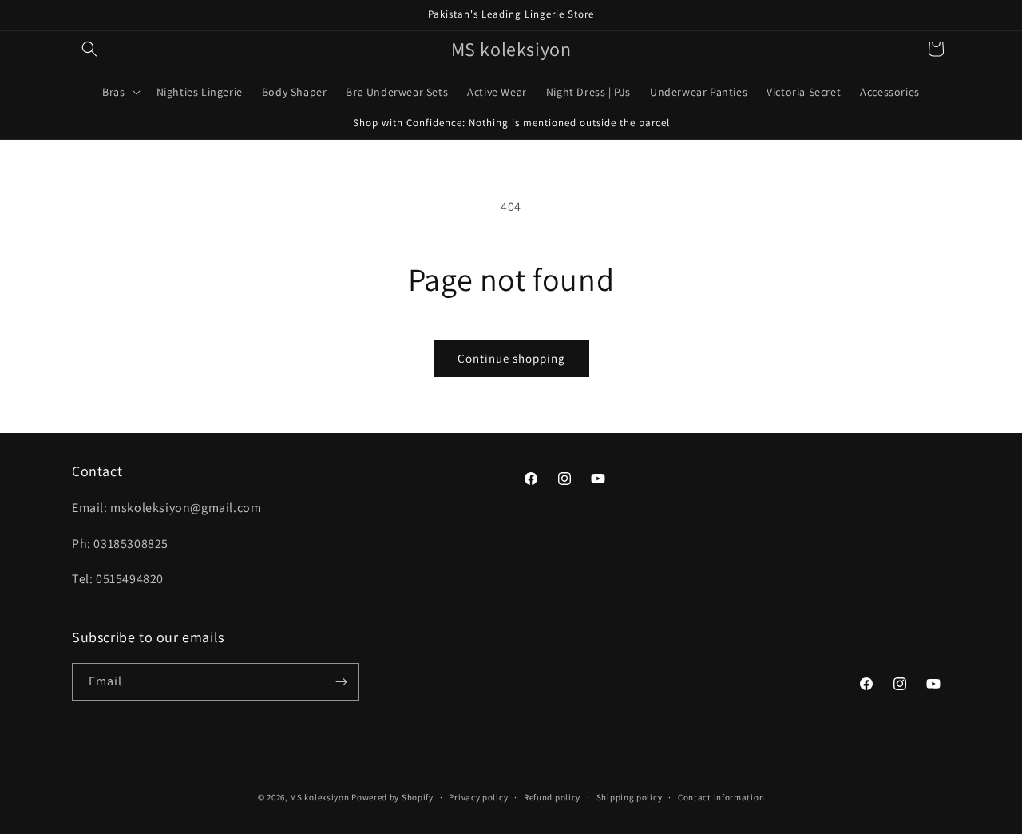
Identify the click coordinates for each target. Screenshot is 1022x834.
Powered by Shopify (392, 797)
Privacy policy (478, 797)
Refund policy (552, 797)
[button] (89, 48)
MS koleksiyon (319, 797)
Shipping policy (629, 797)
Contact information (721, 797)
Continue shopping (511, 358)
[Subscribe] (340, 682)
